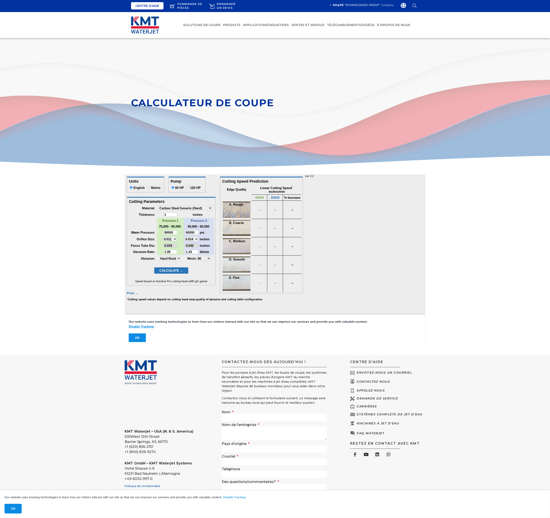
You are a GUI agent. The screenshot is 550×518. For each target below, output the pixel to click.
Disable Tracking (234, 497)
